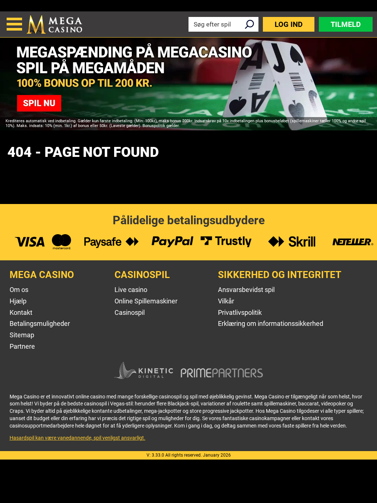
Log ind (289, 24)
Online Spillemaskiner (145, 301)
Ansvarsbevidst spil (246, 289)
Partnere (22, 346)
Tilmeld (346, 24)
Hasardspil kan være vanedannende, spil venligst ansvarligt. (77, 438)
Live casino (130, 289)
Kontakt (21, 312)
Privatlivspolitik (240, 312)
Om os (19, 289)
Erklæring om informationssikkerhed (270, 323)
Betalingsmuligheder (40, 323)
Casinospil (129, 312)
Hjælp (18, 301)
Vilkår (226, 301)
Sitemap (22, 335)
